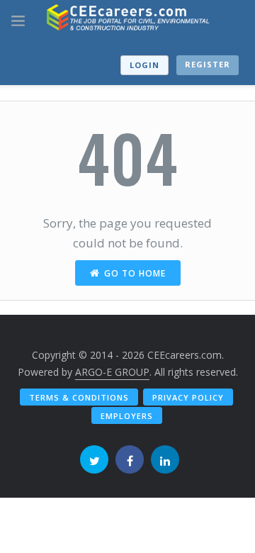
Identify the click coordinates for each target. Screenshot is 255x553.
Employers (127, 415)
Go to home (135, 273)
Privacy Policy (188, 397)
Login (144, 65)
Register (207, 64)
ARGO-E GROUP (112, 372)
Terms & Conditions (79, 397)
